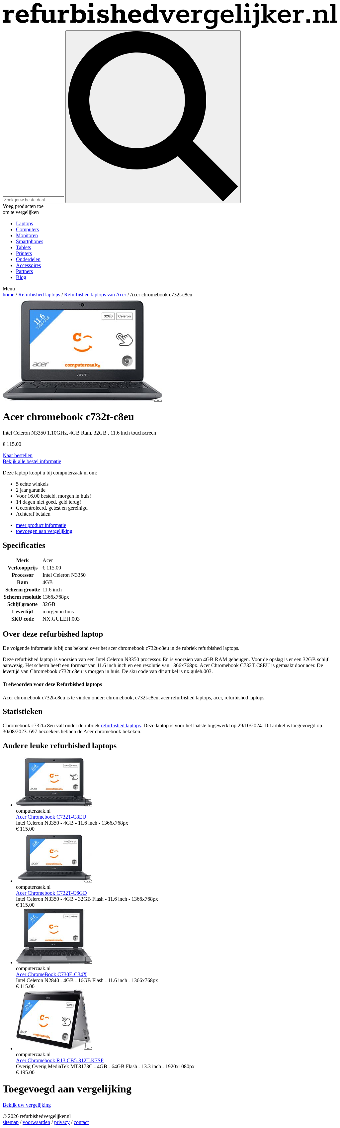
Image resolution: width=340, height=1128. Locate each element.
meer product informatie (41, 525)
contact (81, 1122)
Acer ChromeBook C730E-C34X (51, 974)
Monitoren (27, 235)
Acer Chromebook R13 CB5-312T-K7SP (60, 1060)
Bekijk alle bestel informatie (32, 461)
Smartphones (29, 241)
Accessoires (28, 265)
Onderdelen (28, 259)
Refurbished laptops (39, 294)
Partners (24, 271)
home (8, 294)
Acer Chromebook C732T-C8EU (51, 817)
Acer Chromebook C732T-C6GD (51, 893)
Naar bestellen (18, 455)
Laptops (24, 223)
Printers (24, 253)
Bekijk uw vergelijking (27, 1105)
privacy (62, 1122)
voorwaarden (36, 1122)
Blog (21, 277)
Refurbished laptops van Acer (95, 294)
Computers (27, 229)
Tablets (23, 247)
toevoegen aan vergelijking (44, 531)
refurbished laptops (121, 725)
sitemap (11, 1122)
